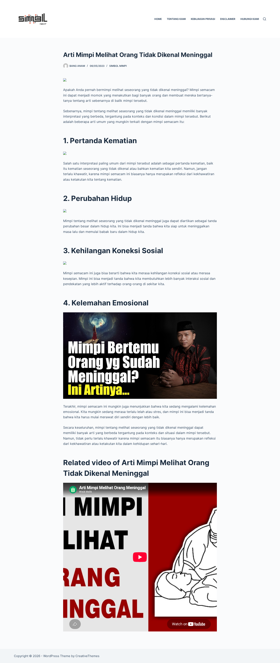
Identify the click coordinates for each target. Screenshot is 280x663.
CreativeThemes (87, 656)
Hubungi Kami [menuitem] (249, 18)
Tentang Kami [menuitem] (176, 18)
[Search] (264, 18)
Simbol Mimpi (118, 65)
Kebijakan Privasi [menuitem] (203, 18)
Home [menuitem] (158, 18)
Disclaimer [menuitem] (227, 18)
